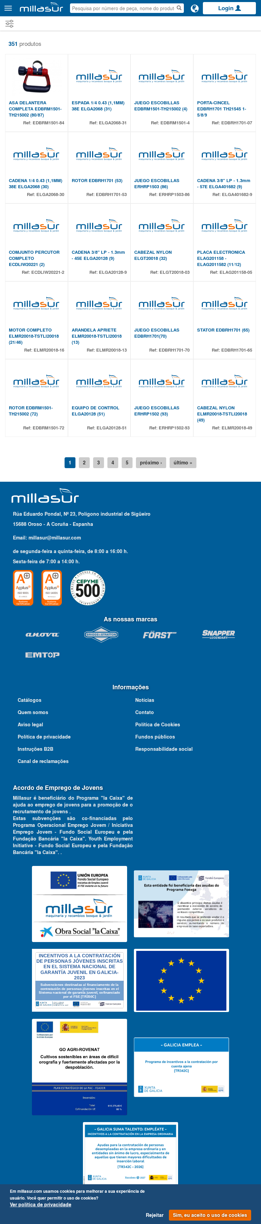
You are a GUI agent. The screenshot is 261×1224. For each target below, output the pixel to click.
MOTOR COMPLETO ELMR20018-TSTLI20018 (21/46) (34, 336)
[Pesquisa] (179, 8)
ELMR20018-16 (49, 350)
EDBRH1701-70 (174, 350)
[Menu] (8, 8)
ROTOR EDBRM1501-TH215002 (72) (31, 411)
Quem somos (33, 712)
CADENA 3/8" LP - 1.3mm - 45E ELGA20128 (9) (98, 255)
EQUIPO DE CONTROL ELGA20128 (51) (95, 411)
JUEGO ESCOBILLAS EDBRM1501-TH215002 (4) (160, 106)
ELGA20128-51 (112, 428)
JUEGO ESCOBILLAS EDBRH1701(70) (156, 333)
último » (183, 462)
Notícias (144, 700)
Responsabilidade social (164, 749)
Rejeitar (154, 1215)
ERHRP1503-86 (174, 194)
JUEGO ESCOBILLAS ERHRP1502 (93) (156, 411)
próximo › (151, 462)
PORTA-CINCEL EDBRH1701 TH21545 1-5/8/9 (221, 109)
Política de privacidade (44, 736)
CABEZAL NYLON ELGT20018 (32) (153, 255)
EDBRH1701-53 (111, 194)
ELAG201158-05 (236, 272)
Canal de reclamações (43, 761)
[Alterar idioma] (195, 8)
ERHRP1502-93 (174, 428)
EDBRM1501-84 (48, 123)
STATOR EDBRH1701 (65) (223, 330)
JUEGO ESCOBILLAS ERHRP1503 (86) (156, 184)
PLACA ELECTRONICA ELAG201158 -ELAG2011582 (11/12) (221, 258)
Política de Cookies (157, 724)
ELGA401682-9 (237, 194)
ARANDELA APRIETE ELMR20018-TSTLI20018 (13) (97, 336)
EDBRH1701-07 (236, 123)
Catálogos (29, 700)
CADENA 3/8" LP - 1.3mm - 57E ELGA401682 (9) (223, 184)
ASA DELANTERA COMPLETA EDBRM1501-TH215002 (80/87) (35, 109)
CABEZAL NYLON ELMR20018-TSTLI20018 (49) (222, 414)
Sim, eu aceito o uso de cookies (210, 1215)
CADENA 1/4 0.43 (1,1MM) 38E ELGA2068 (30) (35, 184)
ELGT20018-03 (175, 272)
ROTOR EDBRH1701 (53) (97, 180)
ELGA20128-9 (113, 272)
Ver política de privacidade (40, 1204)
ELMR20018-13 (111, 350)
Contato (144, 712)
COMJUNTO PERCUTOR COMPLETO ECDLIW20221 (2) (34, 258)
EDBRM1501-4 (175, 123)
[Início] (41, 6)
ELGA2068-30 (50, 194)
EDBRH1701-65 (236, 350)
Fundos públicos (155, 736)
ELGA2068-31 (113, 123)
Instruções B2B (35, 749)
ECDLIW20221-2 (47, 272)
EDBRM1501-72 (48, 428)
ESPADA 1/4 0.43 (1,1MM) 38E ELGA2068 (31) (98, 106)
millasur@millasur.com (55, 537)
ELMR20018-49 (237, 428)
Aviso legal (30, 724)
